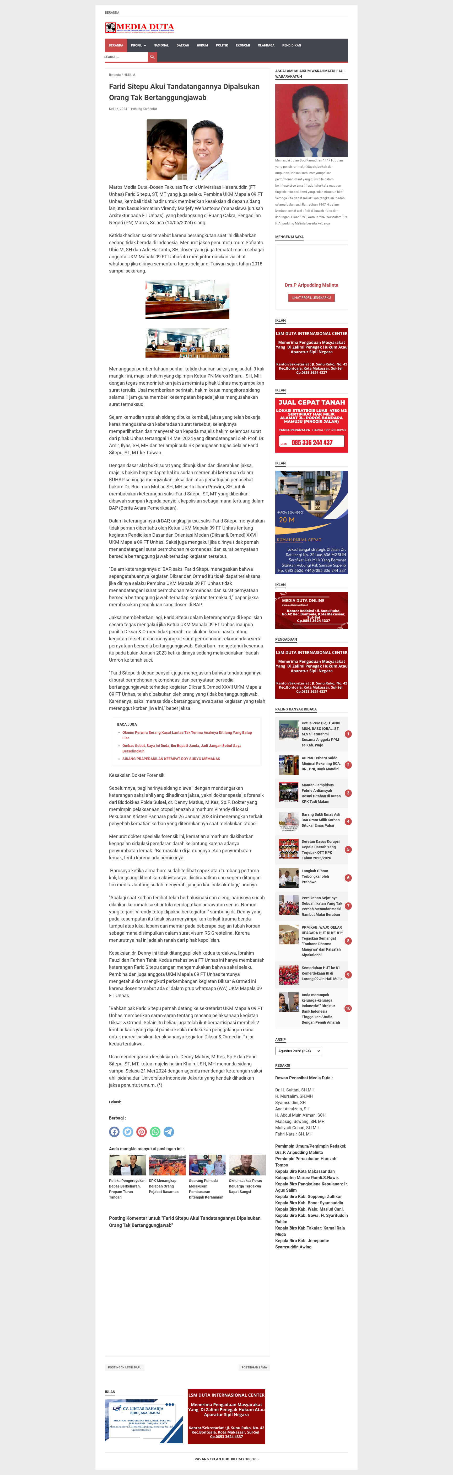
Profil (136, 45)
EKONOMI (243, 45)
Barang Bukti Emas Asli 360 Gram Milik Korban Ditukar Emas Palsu (321, 820)
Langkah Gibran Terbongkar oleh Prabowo (315, 876)
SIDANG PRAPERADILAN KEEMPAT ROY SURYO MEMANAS (171, 759)
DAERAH (183, 45)
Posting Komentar (144, 109)
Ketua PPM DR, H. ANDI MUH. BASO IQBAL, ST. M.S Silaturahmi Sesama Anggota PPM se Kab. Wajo (321, 734)
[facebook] (114, 1132)
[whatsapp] (155, 1132)
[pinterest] (141, 1132)
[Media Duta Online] (140, 27)
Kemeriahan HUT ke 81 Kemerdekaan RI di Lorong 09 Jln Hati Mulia (322, 973)
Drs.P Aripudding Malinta (311, 285)
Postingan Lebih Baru (124, 1367)
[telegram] (169, 1132)
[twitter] (128, 1132)
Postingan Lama (254, 1367)
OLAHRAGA (266, 45)
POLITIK (222, 45)
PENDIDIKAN (291, 45)
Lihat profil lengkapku (311, 298)
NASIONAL (161, 45)
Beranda (112, 12)
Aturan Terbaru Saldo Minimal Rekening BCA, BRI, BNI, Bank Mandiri (321, 763)
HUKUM (202, 45)
